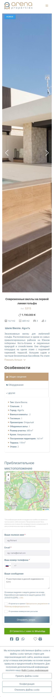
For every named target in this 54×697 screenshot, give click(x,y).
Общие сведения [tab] (17, 376)
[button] (47, 153)
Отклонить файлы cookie (27, 689)
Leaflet (46, 509)
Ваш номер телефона (17, 560)
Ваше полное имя (14, 534)
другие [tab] (11, 393)
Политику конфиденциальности (16, 606)
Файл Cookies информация (34, 670)
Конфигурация (27, 684)
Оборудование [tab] (16, 384)
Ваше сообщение (14, 573)
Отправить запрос (26, 619)
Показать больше (13, 359)
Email (7, 547)
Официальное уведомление (37, 603)
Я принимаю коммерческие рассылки (23, 611)
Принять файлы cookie (27, 676)
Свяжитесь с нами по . (28, 631)
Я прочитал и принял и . (26, 605)
